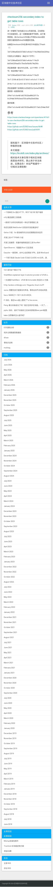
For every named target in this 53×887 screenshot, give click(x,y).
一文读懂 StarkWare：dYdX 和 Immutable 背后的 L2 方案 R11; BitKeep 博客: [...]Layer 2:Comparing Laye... (27, 280)
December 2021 (10, 617)
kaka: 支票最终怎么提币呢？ (15, 315)
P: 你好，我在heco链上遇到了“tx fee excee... (21, 300)
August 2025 (9, 415)
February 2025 (9, 446)
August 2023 (9, 531)
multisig (26, 348)
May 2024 (7, 491)
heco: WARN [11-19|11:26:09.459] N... (18, 295)
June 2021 (8, 648)
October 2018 (9, 804)
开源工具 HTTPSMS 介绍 (13, 237)
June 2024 (8, 486)
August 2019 (9, 754)
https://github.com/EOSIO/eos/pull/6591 (23, 130)
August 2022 (9, 582)
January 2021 (9, 673)
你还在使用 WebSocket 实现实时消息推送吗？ (22, 227)
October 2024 (9, 466)
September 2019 (10, 748)
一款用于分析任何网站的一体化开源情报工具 (21, 222)
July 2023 (7, 536)
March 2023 (8, 552)
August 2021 (9, 637)
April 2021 (8, 658)
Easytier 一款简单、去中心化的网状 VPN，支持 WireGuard (26, 253)
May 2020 (7, 708)
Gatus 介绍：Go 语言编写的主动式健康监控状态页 (23, 232)
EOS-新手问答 (38, 25)
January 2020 (9, 728)
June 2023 (8, 541)
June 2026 (8, 365)
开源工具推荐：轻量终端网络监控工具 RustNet (22, 243)
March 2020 (8, 718)
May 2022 (7, 597)
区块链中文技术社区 (12, 3)
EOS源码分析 (26, 328)
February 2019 (9, 784)
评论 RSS (7, 868)
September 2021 (10, 632)
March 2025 (8, 441)
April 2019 (8, 774)
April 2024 (8, 496)
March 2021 (8, 663)
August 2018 (9, 814)
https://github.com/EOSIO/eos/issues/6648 (25, 127)
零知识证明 (26, 343)
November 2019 (10, 738)
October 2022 (9, 577)
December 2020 (10, 678)
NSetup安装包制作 (11, 841)
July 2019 (7, 759)
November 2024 (10, 461)
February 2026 (9, 385)
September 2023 (10, 526)
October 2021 (9, 627)
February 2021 (9, 668)
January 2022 (9, 612)
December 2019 (10, 733)
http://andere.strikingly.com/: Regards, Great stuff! (24, 285)
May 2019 (7, 769)
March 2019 (8, 779)
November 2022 (10, 572)
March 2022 (8, 602)
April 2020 (8, 713)
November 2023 (10, 516)
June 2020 (8, 703)
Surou (14, 25)
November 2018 (10, 799)
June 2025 (8, 425)
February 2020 (9, 723)
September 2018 (10, 809)
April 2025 (8, 435)
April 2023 (8, 547)
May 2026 (7, 370)
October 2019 (9, 743)
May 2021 (7, 653)
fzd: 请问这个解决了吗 (12, 270)
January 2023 (9, 562)
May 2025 (7, 430)
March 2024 (8, 501)
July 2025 (7, 420)
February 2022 (9, 607)
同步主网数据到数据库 (26, 333)
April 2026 (8, 375)
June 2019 (8, 764)
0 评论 (13, 27)
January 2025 (9, 451)
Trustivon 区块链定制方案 (14, 846)
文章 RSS (7, 863)
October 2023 (9, 521)
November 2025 (10, 400)
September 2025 (10, 410)
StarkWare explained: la (27, 275)
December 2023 (10, 511)
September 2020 (10, 693)
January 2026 (9, 390)
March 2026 (8, 380)
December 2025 (10, 395)
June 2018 (8, 824)
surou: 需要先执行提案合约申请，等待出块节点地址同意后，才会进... (27, 290)
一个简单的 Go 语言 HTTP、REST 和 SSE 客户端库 (23, 212)
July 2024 (7, 481)
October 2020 (9, 688)
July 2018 (7, 819)
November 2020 (10, 683)
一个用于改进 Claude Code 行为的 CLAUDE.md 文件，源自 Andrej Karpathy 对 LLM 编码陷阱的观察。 (27, 258)
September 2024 (10, 471)
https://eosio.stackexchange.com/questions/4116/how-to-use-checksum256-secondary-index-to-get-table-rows (30, 120)
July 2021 (7, 642)
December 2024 (10, 456)
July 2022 (7, 587)
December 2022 (10, 567)
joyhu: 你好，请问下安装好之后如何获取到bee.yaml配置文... (27, 310)
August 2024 (9, 476)
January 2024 (9, 506)
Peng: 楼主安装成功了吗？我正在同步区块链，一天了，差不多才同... (27, 305)
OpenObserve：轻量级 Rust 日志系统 (18, 248)
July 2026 (7, 360)
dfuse (26, 338)
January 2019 (9, 789)
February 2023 (9, 557)
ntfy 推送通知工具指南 (12, 217)
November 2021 (10, 622)
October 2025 (9, 405)
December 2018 (10, 794)
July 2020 (7, 698)
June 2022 (8, 592)
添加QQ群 (7, 851)
